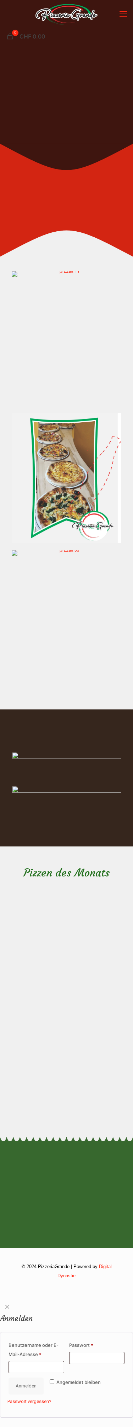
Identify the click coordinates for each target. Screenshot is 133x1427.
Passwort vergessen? (29, 1401)
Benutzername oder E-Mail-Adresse (34, 1349)
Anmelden (26, 1386)
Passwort (81, 1345)
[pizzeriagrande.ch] (66, 14)
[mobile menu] (123, 14)
